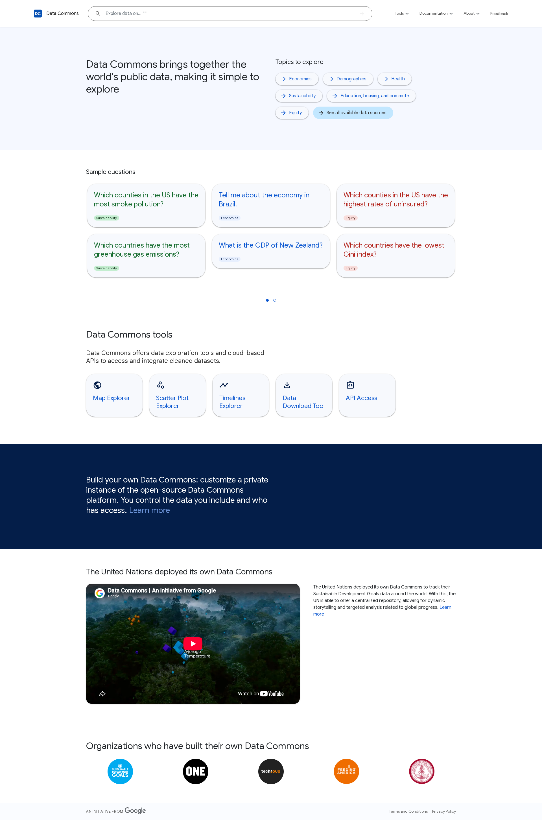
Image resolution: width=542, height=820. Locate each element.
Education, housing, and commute (374, 96)
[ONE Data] (195, 771)
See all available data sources (356, 113)
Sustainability (302, 96)
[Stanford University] (421, 771)
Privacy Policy (444, 811)
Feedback (499, 13)
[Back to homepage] (38, 13)
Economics (300, 79)
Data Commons (62, 13)
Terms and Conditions (408, 811)
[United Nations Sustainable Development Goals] (120, 771)
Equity (295, 113)
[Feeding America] (346, 771)
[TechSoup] (271, 771)
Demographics (351, 79)
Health (398, 79)
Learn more (149, 510)
